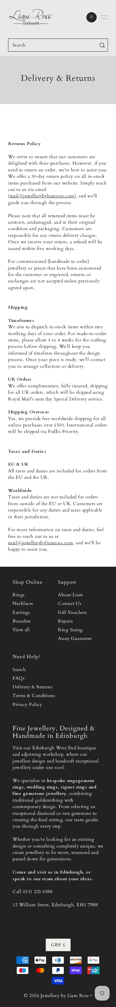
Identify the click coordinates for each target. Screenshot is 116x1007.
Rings (19, 595)
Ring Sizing (70, 630)
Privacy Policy (27, 705)
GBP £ (58, 945)
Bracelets (22, 621)
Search (19, 670)
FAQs (18, 678)
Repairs (65, 621)
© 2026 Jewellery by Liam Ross (56, 996)
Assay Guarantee (75, 638)
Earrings (21, 612)
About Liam (70, 595)
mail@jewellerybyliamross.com (40, 543)
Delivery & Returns (32, 687)
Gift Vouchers (72, 612)
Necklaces (23, 604)
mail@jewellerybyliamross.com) (43, 196)
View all (21, 630)
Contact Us (69, 604)
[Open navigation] (104, 17)
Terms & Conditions (34, 696)
